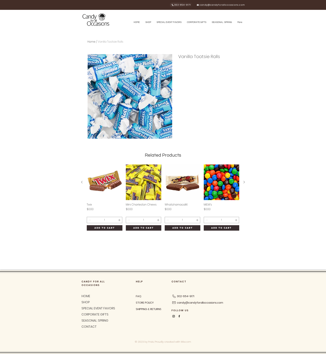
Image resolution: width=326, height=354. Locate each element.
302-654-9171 (185, 296)
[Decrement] (89, 220)
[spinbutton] (104, 220)
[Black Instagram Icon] (173, 316)
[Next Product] (244, 182)
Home (91, 42)
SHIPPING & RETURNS (148, 309)
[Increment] (119, 220)
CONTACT (89, 326)
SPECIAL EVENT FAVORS (98, 308)
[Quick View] (104, 182)
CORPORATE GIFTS (95, 314)
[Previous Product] (82, 182)
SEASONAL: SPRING (95, 320)
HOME (86, 296)
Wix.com (186, 341)
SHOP (86, 302)
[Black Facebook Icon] (179, 316)
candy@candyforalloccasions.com (200, 303)
